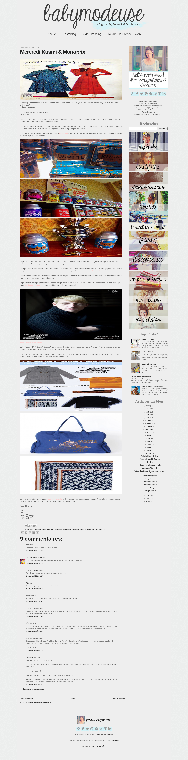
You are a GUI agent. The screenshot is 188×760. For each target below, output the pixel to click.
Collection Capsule (40, 529)
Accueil (52, 34)
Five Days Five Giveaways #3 (152, 387)
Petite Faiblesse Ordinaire (150, 456)
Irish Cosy (150, 488)
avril (149, 444)
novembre (149, 423)
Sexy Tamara (150, 479)
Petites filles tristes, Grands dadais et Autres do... (150, 472)
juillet (149, 435)
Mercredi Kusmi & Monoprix (150, 459)
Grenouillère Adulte (149, 364)
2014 (148, 409)
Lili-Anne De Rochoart (34, 557)
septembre (149, 429)
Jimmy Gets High (148, 339)
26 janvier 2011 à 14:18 (34, 563)
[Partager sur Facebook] (33, 525)
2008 (148, 501)
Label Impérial (60, 529)
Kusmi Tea (50, 529)
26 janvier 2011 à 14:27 (34, 576)
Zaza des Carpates (33, 570)
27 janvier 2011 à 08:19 (34, 650)
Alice (28, 583)
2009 (148, 498)
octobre (149, 426)
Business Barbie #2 (150, 482)
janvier (149, 453)
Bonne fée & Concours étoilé (150, 465)
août (149, 432)
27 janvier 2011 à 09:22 (34, 685)
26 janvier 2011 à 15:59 (34, 589)
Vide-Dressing (91, 34)
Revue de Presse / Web (124, 34)
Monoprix (83, 529)
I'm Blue (150, 462)
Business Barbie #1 (150, 485)
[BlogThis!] (28, 525)
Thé (104, 529)
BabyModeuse (31, 657)
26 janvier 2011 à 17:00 (34, 616)
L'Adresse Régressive (150, 468)
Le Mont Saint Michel (72, 529)
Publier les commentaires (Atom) (40, 702)
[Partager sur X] (31, 525)
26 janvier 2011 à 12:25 (34, 551)
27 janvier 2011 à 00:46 (34, 631)
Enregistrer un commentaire (33, 689)
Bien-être (30, 529)
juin (149, 438)
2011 (148, 418)
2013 (148, 412)
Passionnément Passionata (142, 377)
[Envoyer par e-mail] (26, 525)
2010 (148, 495)
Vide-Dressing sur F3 (150, 476)
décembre (149, 420)
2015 (148, 406)
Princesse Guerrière (98, 746)
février (149, 450)
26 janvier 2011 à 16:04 (34, 601)
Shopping (98, 529)
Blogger (116, 741)
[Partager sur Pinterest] (36, 525)
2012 (148, 415)
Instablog (70, 34)
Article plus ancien (118, 699)
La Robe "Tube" (147, 352)
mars (149, 447)
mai (149, 441)
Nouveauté (91, 529)
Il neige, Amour (150, 491)
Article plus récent (26, 699)
